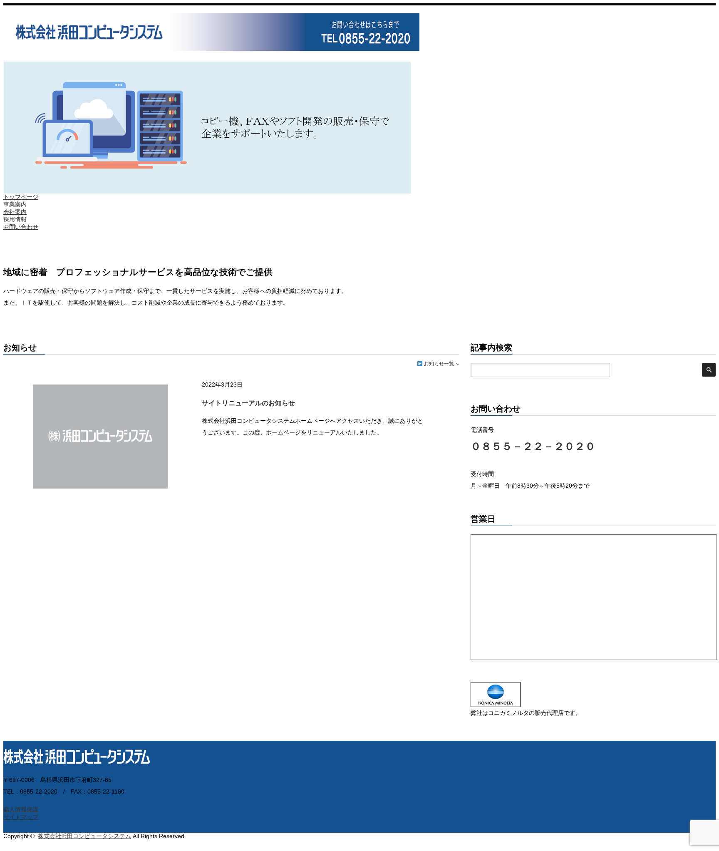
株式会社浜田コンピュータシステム (84, 836)
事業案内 (15, 204)
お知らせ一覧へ (441, 364)
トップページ (20, 197)
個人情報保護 (20, 809)
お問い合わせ (20, 226)
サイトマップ (20, 817)
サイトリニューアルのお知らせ (248, 403)
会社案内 (15, 211)
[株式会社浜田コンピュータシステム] (211, 46)
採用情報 (15, 219)
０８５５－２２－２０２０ (533, 446)
